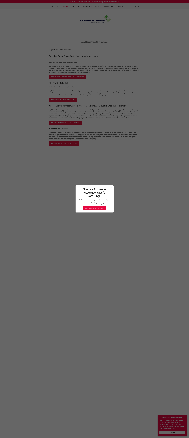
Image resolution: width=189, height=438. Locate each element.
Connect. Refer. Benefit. (94, 208)
